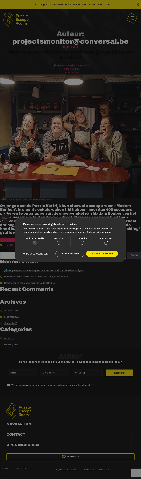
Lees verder (105, 232)
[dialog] (70, 239)
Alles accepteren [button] (102, 254)
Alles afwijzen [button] (70, 254)
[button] (36, 253)
